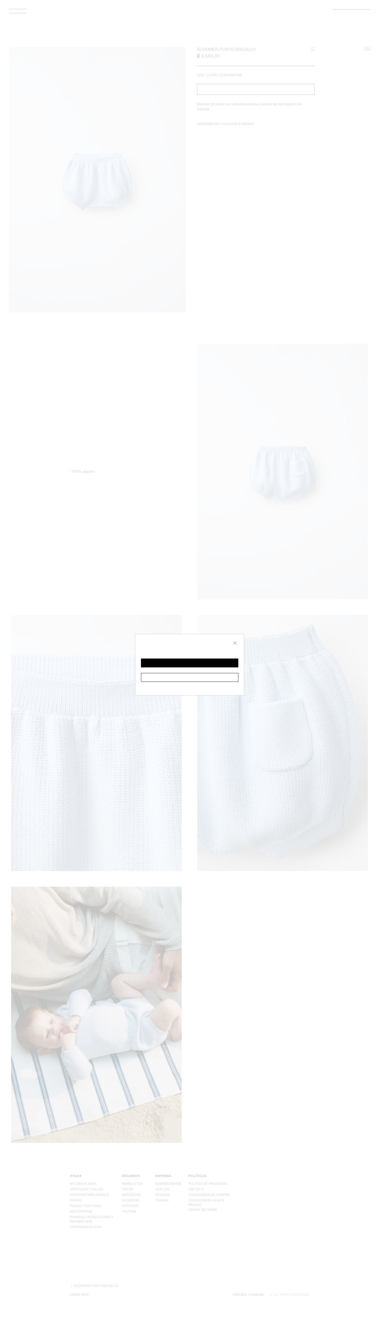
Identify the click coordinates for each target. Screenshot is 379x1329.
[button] (189, 663)
